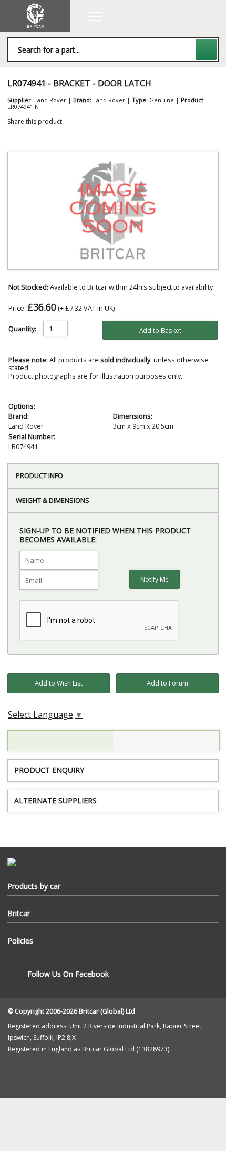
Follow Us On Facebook (68, 974)
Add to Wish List (59, 683)
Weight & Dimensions (52, 500)
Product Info (39, 475)
